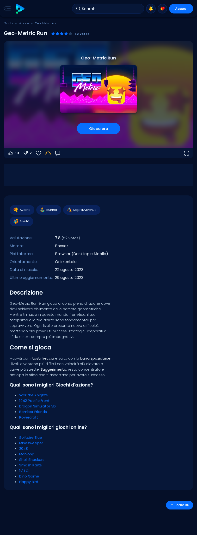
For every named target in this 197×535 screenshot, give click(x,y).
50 (16, 153)
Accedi (181, 8)
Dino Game (29, 476)
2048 (23, 448)
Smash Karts (30, 465)
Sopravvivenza (85, 209)
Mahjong (26, 454)
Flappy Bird (28, 481)
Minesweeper (31, 442)
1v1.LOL (24, 470)
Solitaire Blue (30, 437)
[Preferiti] (162, 8)
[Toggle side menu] (6, 9)
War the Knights (33, 395)
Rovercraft (28, 417)
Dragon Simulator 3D (37, 406)
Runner (51, 209)
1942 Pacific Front (34, 400)
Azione (24, 23)
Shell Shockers (31, 459)
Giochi (8, 23)
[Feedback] (58, 153)
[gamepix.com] (20, 8)
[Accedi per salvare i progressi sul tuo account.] (48, 153)
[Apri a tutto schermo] (186, 153)
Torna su (181, 505)
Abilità (24, 221)
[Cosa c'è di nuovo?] (151, 8)
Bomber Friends (33, 411)
